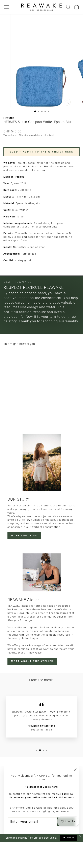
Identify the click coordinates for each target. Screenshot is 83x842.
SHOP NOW (68, 837)
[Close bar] (80, 836)
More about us (24, 535)
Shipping (24, 135)
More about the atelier (32, 661)
